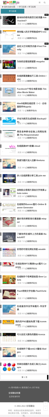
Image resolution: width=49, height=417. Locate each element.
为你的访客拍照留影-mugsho (31, 61)
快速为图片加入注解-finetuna (31, 160)
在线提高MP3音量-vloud (28, 146)
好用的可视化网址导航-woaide (31, 249)
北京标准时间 (14, 396)
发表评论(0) (32, 24)
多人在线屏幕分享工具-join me (31, 176)
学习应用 (22, 7)
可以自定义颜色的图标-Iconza (31, 334)
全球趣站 (30, 406)
